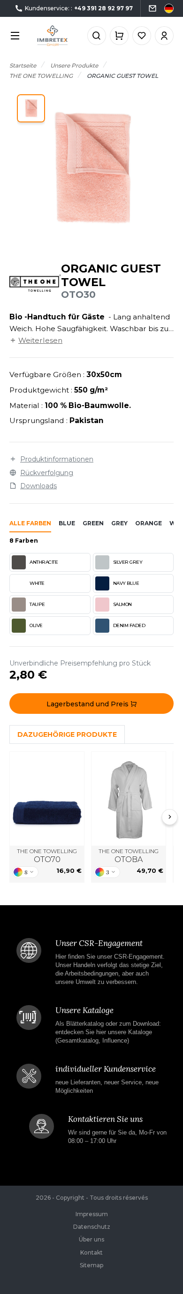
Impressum (92, 1214)
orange (148, 523)
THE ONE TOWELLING (47, 855)
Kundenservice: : (79, 8)
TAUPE (37, 604)
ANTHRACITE (44, 562)
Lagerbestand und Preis (88, 704)
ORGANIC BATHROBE (128, 798)
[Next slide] (170, 817)
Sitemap (91, 1265)
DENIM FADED (129, 625)
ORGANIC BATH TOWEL (47, 798)
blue (67, 523)
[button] (31, 108)
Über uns (91, 1239)
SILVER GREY (128, 562)
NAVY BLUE (126, 583)
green (93, 523)
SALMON (122, 604)
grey (119, 523)
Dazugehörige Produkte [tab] (67, 734)
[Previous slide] (14, 817)
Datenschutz (91, 1226)
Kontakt (91, 1252)
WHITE (37, 583)
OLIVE (36, 625)
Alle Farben (30, 523)
